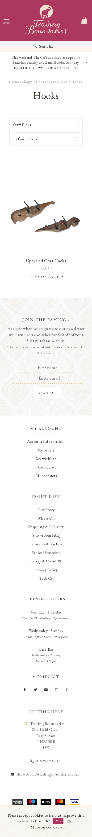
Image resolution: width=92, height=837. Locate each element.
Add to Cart (46, 277)
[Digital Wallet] (46, 802)
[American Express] (18, 802)
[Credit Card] (32, 802)
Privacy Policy (46, 569)
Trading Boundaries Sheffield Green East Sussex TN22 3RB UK (47, 735)
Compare (46, 467)
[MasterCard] (60, 802)
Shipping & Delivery (46, 526)
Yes (58, 821)
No (70, 821)
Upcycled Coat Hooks (46, 260)
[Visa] (74, 802)
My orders (46, 450)
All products (46, 475)
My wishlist (46, 458)
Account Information (46, 441)
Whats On (46, 518)
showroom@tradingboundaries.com (48, 774)
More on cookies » (47, 827)
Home (14, 81)
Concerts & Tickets (46, 544)
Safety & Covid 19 (46, 561)
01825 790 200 (48, 760)
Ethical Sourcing (46, 552)
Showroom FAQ (46, 535)
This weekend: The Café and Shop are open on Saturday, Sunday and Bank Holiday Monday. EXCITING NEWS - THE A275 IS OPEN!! (46, 62)
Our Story (46, 509)
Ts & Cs (46, 578)
